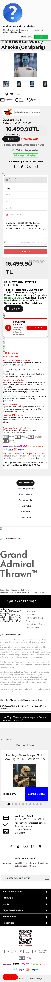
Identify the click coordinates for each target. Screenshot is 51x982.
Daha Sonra (26, 37)
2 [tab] (12, 804)
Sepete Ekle (36, 794)
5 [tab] (23, 804)
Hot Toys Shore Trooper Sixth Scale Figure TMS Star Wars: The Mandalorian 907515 (25, 757)
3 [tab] (16, 804)
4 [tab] (19, 804)
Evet (41, 37)
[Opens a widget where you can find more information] (10, 977)
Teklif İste (11, 139)
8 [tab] (33, 804)
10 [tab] (40, 804)
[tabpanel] (25, 776)
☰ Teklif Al (14, 309)
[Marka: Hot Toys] (25, 113)
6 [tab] (26, 804)
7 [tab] (30, 804)
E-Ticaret (18, 979)
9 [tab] (37, 804)
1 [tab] (9, 804)
